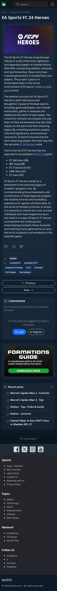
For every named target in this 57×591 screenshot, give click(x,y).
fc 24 (28, 267)
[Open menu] (52, 4)
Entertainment (14, 510)
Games (13, 258)
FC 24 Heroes (27, 144)
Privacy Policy (14, 484)
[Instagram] (32, 449)
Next (26, 290)
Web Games (13, 517)
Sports (10, 506)
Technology (13, 503)
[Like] (6, 246)
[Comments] (14, 246)
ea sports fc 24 (30, 263)
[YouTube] (40, 449)
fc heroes (39, 267)
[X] (24, 449)
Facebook (12, 566)
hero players (25, 272)
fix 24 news (11, 272)
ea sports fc (15, 263)
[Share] (21, 247)
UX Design (12, 536)
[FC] (28, 361)
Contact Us (12, 476)
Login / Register (15, 465)
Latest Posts (13, 473)
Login (21, 332)
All (51, 386)
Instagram (12, 555)
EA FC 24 (40, 154)
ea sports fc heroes (14, 267)
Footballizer (13, 533)
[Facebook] (16, 449)
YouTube (11, 563)
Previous (30, 283)
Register (37, 332)
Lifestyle (11, 514)
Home (4, 12)
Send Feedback (30, 438)
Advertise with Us (15, 480)
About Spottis (14, 469)
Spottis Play (13, 540)
